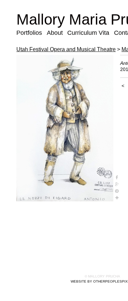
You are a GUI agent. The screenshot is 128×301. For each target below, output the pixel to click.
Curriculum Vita (88, 32)
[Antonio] (64, 128)
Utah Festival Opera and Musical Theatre (66, 49)
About (55, 32)
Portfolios (29, 32)
